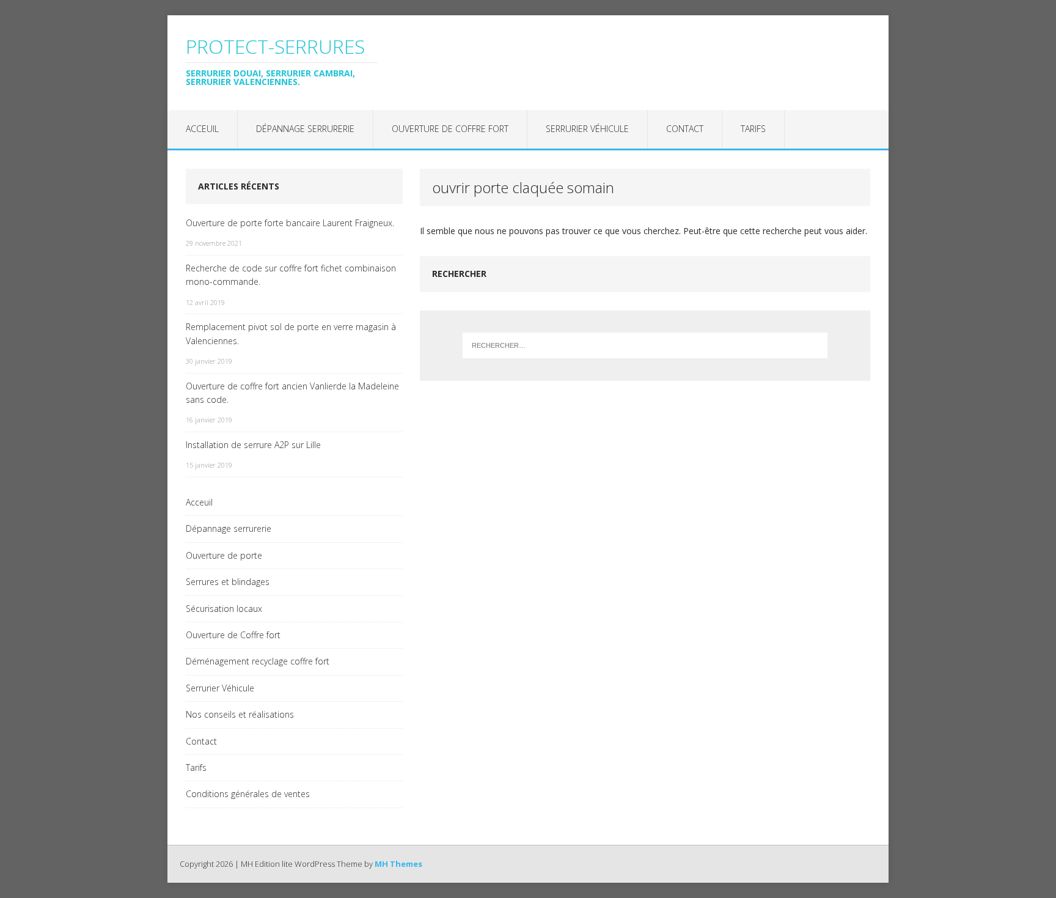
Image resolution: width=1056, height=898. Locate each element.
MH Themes (398, 863)
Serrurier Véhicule (587, 128)
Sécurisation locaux (224, 608)
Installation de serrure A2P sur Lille (253, 445)
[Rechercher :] (645, 345)
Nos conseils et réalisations (240, 714)
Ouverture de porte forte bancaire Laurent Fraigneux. (290, 223)
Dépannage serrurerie (305, 128)
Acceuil (202, 128)
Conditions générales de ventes (248, 794)
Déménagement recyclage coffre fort (257, 661)
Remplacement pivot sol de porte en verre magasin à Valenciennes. (291, 333)
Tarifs (753, 128)
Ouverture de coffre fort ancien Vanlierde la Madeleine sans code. (292, 392)
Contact (684, 128)
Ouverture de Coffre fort (450, 128)
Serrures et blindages (228, 581)
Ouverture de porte (224, 555)
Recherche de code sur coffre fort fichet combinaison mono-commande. (291, 274)
